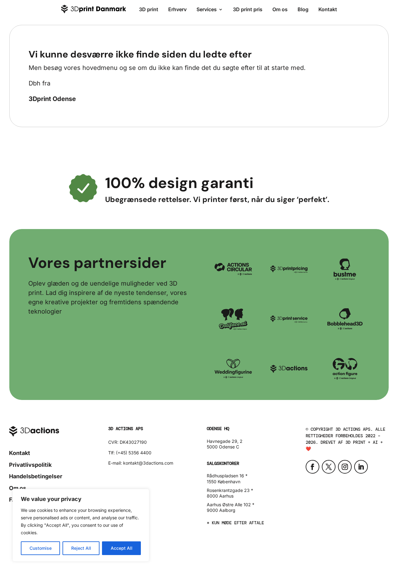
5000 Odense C (223, 446)
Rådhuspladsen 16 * (227, 475)
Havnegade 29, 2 (225, 441)
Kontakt (327, 9)
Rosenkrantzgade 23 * (230, 490)
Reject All (81, 548)
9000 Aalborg (221, 510)
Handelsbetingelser (35, 476)
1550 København (223, 481)
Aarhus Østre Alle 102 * (230, 504)
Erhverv (177, 9)
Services (207, 9)
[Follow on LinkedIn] (361, 467)
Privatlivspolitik (30, 464)
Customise (41, 548)
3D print (148, 9)
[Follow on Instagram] (345, 467)
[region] (80, 525)
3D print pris (247, 9)
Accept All (121, 548)
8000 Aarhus (220, 495)
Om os (280, 9)
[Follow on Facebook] (312, 467)
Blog (303, 9)
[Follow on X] (329, 467)
